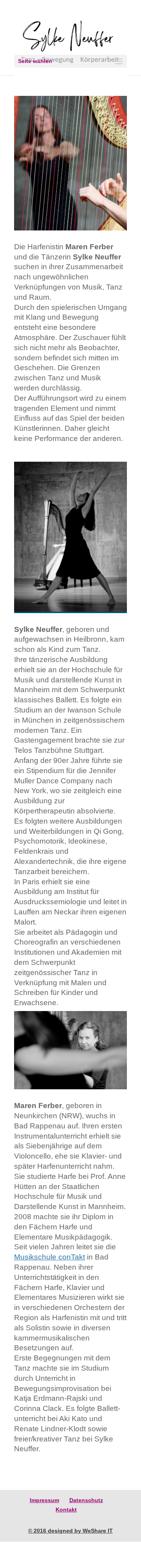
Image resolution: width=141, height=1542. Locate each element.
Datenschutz (86, 1500)
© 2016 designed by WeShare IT (70, 1531)
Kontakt (66, 1509)
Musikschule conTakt (49, 1257)
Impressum (44, 1500)
